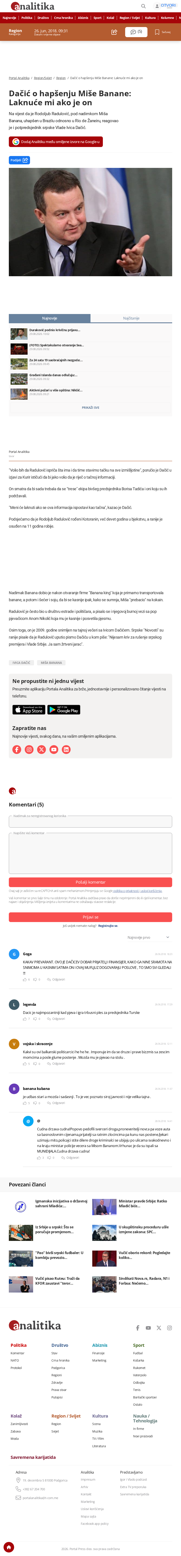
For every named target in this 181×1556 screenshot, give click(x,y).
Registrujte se (107, 926)
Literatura (99, 1446)
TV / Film (98, 1439)
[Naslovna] (9, 1547)
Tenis (137, 1390)
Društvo (43, 17)
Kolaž (110, 17)
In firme (138, 1429)
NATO (15, 1360)
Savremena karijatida (33, 1457)
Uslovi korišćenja (92, 1509)
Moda (15, 1439)
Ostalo (137, 1405)
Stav (54, 1353)
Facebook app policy (95, 1524)
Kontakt (86, 1494)
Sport (98, 17)
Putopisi (56, 1397)
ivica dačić (21, 663)
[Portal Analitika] (35, 1325)
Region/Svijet (43, 78)
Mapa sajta (88, 1516)
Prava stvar (59, 1390)
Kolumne (167, 17)
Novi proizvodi (143, 1436)
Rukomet (139, 1368)
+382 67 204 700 (34, 1489)
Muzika (97, 1431)
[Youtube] (53, 749)
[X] (41, 749)
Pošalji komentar (90, 882)
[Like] (24, 980)
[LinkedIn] (66, 749)
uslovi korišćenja (151, 891)
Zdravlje (56, 1383)
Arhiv (84, 1487)
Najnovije (9, 17)
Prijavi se (90, 917)
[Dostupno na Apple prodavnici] (28, 710)
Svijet (55, 1431)
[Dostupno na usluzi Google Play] (63, 710)
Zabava (16, 1431)
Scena (96, 1424)
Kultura (150, 17)
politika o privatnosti (126, 891)
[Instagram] (29, 749)
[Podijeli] (114, 32)
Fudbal (138, 1353)
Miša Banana (51, 663)
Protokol (16, 1368)
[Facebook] (16, 749)
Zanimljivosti (19, 1424)
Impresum (88, 1480)
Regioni (56, 1375)
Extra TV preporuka (133, 1487)
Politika (26, 17)
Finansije (98, 1353)
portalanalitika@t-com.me (40, 1498)
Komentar (17, 1353)
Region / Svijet (130, 17)
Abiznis (83, 17)
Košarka (138, 1360)
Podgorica (58, 1368)
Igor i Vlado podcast (133, 1480)
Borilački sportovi (144, 1397)
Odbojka (139, 1383)
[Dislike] (35, 980)
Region (61, 78)
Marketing (99, 1360)
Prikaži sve (90, 407)
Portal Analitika (19, 78)
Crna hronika (63, 17)
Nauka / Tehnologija (145, 1418)
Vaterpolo (139, 1375)
